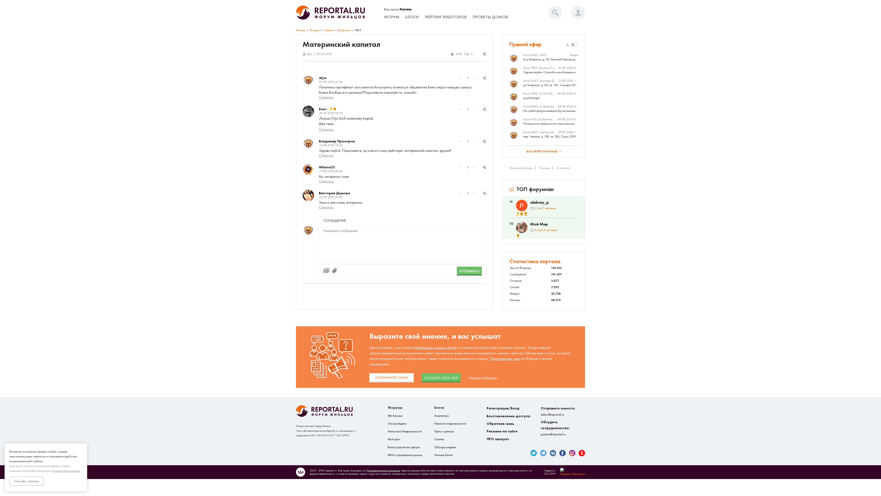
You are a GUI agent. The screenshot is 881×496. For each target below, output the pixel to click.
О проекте (563, 168)
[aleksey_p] (521, 205)
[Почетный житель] (331, 109)
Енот (323, 109)
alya (322, 78)
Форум (391, 17)
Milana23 (327, 167)
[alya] (308, 80)
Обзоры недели (445, 447)
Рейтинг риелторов (446, 17)
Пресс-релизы (444, 431)
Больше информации (66, 471)
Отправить (469, 271)
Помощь (544, 168)
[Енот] (308, 111)
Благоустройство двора (404, 447)
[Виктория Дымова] (308, 195)
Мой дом (394, 439)
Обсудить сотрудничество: (555, 428)
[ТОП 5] (525, 214)
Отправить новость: (558, 411)
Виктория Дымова (334, 193)
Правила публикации (483, 378)
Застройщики (397, 424)
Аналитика (441, 416)
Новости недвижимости (450, 424)
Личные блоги (443, 455)
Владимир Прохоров (337, 141)
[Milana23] (308, 169)
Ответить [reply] (326, 97)
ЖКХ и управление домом (405, 455)
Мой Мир (539, 224)
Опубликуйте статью (391, 378)
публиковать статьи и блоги (435, 347)
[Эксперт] (335, 109)
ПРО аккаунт (498, 439)
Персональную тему (504, 358)
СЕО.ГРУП (550, 473)
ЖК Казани (395, 416)
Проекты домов (490, 17)
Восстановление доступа (508, 416)
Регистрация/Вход (503, 408)
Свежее (328, 30)
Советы (439, 439)
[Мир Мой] (521, 227)
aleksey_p (539, 202)
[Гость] (308, 230)
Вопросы (344, 30)
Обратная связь (500, 423)
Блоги (412, 17)
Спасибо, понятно (26, 481)
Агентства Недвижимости (405, 431)
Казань (300, 30)
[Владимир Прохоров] (308, 143)
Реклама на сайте (502, 431)
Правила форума (521, 168)
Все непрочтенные (542, 151)
